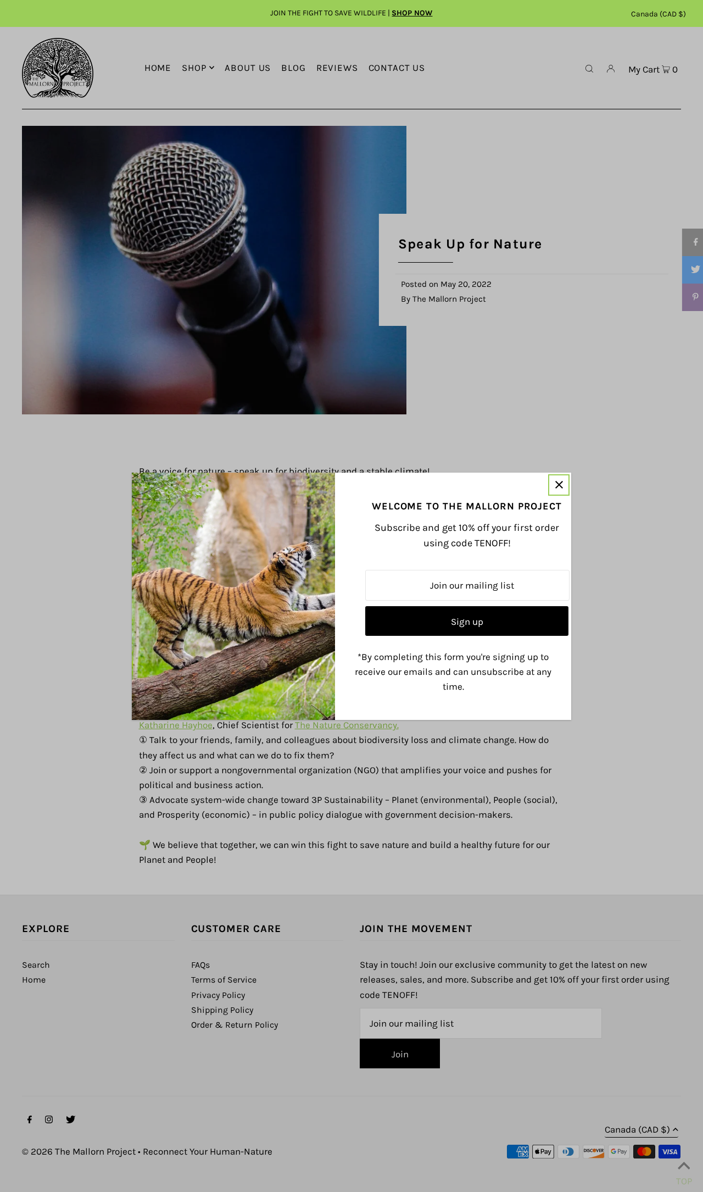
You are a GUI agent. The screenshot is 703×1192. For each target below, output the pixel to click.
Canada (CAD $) (658, 14)
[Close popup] (558, 485)
